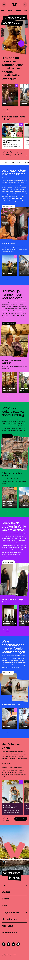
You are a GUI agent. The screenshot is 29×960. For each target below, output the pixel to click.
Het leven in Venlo (8, 206)
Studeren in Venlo (8, 562)
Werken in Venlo (7, 672)
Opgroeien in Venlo (8, 323)
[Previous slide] (3, 109)
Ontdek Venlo (7, 436)
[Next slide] (7, 109)
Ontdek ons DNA (21, 818)
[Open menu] (4, 4)
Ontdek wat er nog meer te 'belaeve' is (18, 153)
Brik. (10, 956)
